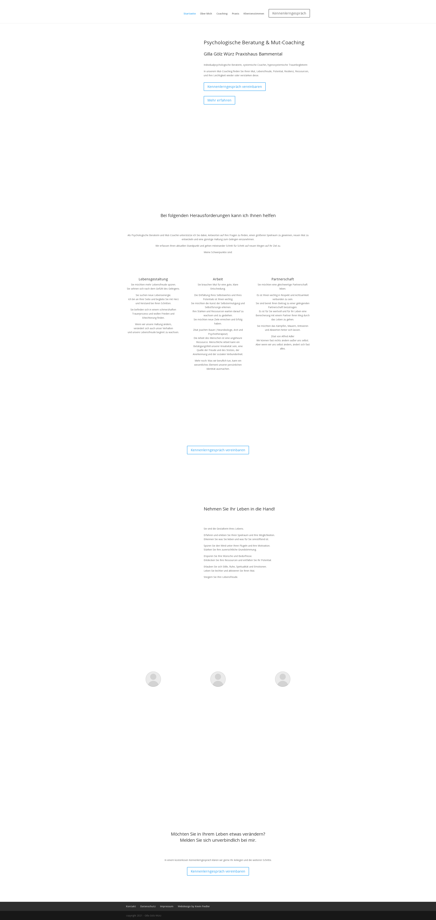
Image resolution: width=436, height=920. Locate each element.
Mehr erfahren (219, 100)
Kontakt (131, 906)
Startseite (190, 13)
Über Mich (206, 13)
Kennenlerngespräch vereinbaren (234, 86)
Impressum (166, 906)
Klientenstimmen (254, 13)
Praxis (235, 13)
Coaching (222, 13)
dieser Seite (233, 644)
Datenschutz (148, 906)
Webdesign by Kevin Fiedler (194, 906)
